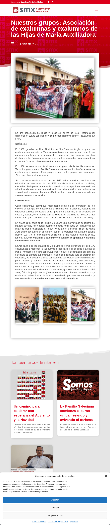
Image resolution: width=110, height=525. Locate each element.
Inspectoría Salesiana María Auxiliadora (27, 2)
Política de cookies (39, 522)
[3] (27, 323)
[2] (55, 323)
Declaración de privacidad (58, 522)
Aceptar (55, 500)
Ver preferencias (55, 515)
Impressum (74, 522)
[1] (83, 323)
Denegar (55, 507)
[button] (105, 476)
